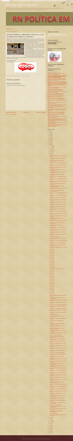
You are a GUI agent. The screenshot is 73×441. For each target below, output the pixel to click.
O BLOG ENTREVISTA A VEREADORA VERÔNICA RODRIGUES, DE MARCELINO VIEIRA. (56, 96)
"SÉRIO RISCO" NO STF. (53, 413)
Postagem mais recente (11, 112)
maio (50, 417)
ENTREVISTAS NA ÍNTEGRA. (52, 72)
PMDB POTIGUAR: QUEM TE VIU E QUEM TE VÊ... (57, 308)
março (51, 420)
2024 (50, 134)
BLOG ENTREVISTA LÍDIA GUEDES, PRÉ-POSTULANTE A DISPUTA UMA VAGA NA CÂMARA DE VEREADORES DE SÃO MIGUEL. (57, 110)
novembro (51, 147)
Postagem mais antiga (41, 112)
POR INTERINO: (52, 249)
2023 (50, 135)
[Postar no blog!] (25, 76)
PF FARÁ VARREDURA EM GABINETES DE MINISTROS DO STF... (56, 337)
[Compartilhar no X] (26, 76)
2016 (50, 425)
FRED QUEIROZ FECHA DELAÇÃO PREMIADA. (57, 352)
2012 (50, 431)
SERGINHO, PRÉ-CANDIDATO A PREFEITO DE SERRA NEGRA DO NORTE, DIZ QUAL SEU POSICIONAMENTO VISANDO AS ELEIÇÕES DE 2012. (57, 79)
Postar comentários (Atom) (12, 114)
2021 (50, 138)
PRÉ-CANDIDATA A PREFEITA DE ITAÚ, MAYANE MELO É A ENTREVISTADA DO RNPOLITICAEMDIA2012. (57, 105)
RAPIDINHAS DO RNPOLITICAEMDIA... (55, 335)
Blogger (49, 438)
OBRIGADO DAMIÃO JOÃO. (54, 314)
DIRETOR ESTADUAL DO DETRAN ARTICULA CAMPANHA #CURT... (56, 161)
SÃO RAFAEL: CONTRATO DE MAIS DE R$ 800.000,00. (58, 304)
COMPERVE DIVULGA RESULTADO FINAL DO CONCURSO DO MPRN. (56, 324)
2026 (50, 131)
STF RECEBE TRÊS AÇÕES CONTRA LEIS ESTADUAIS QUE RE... (56, 382)
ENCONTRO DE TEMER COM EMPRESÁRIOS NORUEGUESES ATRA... (56, 328)
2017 (50, 144)
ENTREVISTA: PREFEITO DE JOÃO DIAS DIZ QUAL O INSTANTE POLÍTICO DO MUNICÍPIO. (56, 74)
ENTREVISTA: (57, 76)
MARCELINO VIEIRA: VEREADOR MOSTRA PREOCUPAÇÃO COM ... (56, 191)
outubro (51, 148)
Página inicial (10, 29)
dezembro (51, 145)
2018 (50, 143)
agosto (51, 151)
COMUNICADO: (51, 322)
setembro (51, 150)
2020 (50, 140)
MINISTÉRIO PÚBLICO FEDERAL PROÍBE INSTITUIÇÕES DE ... (56, 411)
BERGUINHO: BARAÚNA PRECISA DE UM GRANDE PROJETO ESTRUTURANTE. (56, 115)
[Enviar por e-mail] (24, 76)
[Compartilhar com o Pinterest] (28, 76)
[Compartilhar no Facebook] (27, 76)
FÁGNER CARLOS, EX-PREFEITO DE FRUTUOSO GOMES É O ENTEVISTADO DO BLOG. (57, 92)
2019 (50, 141)
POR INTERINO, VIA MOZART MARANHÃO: (56, 268)
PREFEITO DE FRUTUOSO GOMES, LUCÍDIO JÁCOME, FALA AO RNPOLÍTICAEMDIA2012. (57, 88)
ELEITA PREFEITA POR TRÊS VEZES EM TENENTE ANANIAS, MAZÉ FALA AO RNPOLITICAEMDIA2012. (56, 112)
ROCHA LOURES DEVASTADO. (54, 236)
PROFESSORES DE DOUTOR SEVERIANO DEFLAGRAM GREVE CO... (56, 186)
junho (51, 154)
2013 (50, 429)
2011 (50, 432)
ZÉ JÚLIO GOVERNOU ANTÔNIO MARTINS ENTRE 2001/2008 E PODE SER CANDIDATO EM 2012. (56, 94)
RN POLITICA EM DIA (21, 5)
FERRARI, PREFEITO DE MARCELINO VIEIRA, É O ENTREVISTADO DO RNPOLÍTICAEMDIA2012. (56, 90)
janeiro (51, 423)
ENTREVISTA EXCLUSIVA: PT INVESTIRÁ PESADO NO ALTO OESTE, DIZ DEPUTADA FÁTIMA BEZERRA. (57, 98)
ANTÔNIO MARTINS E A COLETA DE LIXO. (56, 320)
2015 (50, 426)
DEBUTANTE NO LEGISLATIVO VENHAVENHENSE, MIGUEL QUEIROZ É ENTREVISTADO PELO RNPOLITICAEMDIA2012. (57, 125)
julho (50, 153)
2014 (50, 428)
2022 (50, 137)
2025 (50, 132)
